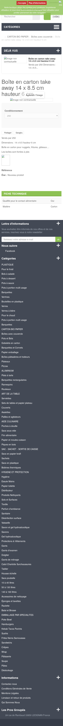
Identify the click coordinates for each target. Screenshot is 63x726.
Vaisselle (6, 522)
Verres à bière (8, 310)
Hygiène (5, 476)
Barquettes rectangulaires (14, 379)
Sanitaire (6, 513)
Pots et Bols (7, 338)
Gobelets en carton (11, 342)
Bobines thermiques (11, 467)
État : (4, 174)
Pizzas (5, 366)
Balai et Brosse (9, 610)
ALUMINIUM (8, 370)
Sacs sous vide (9, 430)
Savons (5, 531)
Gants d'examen (9, 550)
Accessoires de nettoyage (14, 596)
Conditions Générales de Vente (17, 688)
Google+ (19, 132)
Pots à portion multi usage (14, 287)
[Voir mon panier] (47, 16)
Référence (7, 170)
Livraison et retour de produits (16, 697)
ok (58, 239)
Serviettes (6, 398)
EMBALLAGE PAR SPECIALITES (17, 614)
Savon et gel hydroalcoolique (16, 527)
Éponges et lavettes (11, 601)
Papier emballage (10, 352)
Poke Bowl (7, 619)
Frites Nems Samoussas (13, 637)
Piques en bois (9, 444)
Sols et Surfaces (9, 499)
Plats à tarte (7, 375)
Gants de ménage (10, 559)
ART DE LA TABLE (11, 393)
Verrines (5, 296)
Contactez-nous (9, 683)
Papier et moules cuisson (14, 439)
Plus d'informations (37, 3)
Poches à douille (9, 425)
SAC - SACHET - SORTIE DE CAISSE (20, 449)
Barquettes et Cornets (12, 347)
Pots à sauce (8, 283)
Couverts (6, 407)
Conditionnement (14, 110)
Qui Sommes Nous (11, 702)
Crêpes (5, 647)
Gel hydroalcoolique (11, 536)
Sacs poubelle (8, 578)
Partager (7, 132)
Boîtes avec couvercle (12, 333)
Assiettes (6, 412)
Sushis (5, 633)
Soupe (5, 661)
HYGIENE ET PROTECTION (15, 472)
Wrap (4, 651)
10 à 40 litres (8, 582)
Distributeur (7, 490)
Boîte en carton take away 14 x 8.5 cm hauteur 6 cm (42, 59)
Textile (5, 504)
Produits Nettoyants (11, 495)
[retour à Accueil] (2, 36)
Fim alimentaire (9, 435)
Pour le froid (7, 269)
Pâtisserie (6, 656)
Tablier (5, 568)
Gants (4, 545)
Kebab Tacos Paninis (12, 628)
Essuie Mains (8, 481)
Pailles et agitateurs (11, 416)
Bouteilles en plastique (12, 301)
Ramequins (7, 384)
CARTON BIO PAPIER (12, 329)
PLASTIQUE (7, 264)
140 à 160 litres (9, 591)
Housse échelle (9, 573)
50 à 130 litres (8, 587)
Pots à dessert (8, 278)
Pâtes (4, 665)
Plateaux (6, 361)
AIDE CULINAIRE (10, 421)
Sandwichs (7, 642)
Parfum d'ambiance (11, 508)
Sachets (5, 458)
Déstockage (7, 670)
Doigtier (5, 554)
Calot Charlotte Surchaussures (16, 564)
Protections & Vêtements (13, 541)
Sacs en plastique (10, 462)
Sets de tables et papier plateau (17, 402)
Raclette (5, 605)
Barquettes (7, 292)
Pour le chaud (8, 315)
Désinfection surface (11, 518)
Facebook (10, 250)
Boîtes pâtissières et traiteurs (16, 356)
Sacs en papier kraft (11, 453)
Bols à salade (8, 273)
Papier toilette (8, 485)
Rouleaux (6, 389)
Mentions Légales (10, 693)
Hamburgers (8, 624)
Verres (5, 306)
